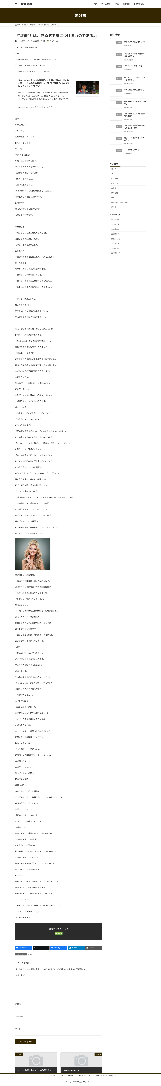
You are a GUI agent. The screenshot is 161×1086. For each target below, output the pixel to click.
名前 (18, 1004)
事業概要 (70, 1075)
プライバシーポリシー (85, 1075)
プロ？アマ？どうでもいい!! (134, 42)
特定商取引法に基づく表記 (104, 1075)
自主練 (113, 207)
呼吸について (116, 183)
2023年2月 (115, 220)
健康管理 (114, 178)
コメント (20, 975)
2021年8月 (115, 229)
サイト (18, 1029)
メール (19, 1016)
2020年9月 (115, 234)
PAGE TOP (155, 1051)
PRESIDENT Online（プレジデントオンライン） (38, 107)
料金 (62, 1075)
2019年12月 (115, 239)
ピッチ (113, 169)
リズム (113, 174)
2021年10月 (115, 225)
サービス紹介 (52, 1075)
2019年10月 (115, 244)
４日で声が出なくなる (132, 150)
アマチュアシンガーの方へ (134, 66)
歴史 (113, 198)
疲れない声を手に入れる (120, 202)
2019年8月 (115, 248)
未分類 (30, 954)
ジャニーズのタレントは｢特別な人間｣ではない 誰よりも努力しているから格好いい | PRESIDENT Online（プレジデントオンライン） (43, 83)
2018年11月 (115, 253)
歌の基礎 (114, 193)
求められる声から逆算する (134, 90)
